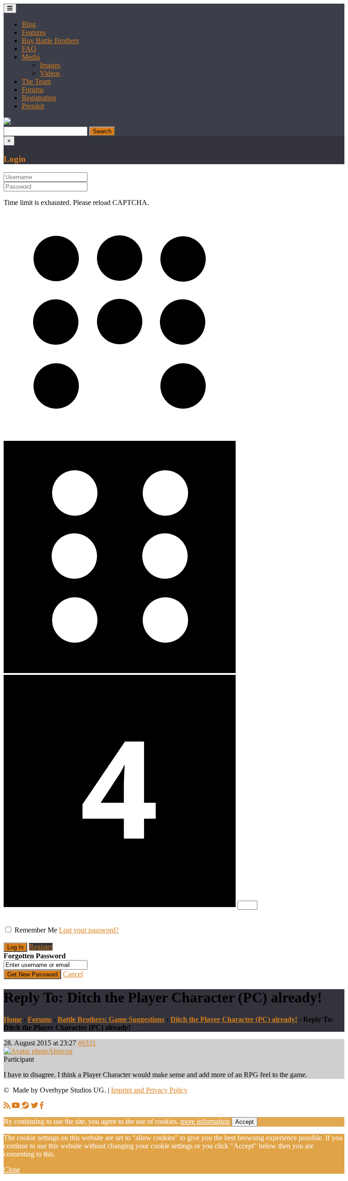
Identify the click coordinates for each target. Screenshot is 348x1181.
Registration (39, 98)
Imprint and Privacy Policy (149, 1090)
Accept (244, 1121)
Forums (33, 89)
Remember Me (35, 930)
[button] (7, 122)
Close (12, 1169)
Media (31, 57)
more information (205, 1121)
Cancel (73, 974)
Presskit (33, 106)
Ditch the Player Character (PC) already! (233, 1019)
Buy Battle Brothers (50, 40)
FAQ (29, 49)
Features (34, 32)
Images (50, 65)
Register (41, 947)
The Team (36, 81)
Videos (50, 73)
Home (13, 1019)
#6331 (87, 1043)
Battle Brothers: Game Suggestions (111, 1019)
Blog (29, 24)
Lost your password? (89, 930)
